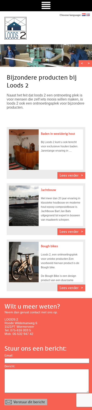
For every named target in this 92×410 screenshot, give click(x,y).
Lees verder (69, 175)
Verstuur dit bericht (29, 402)
